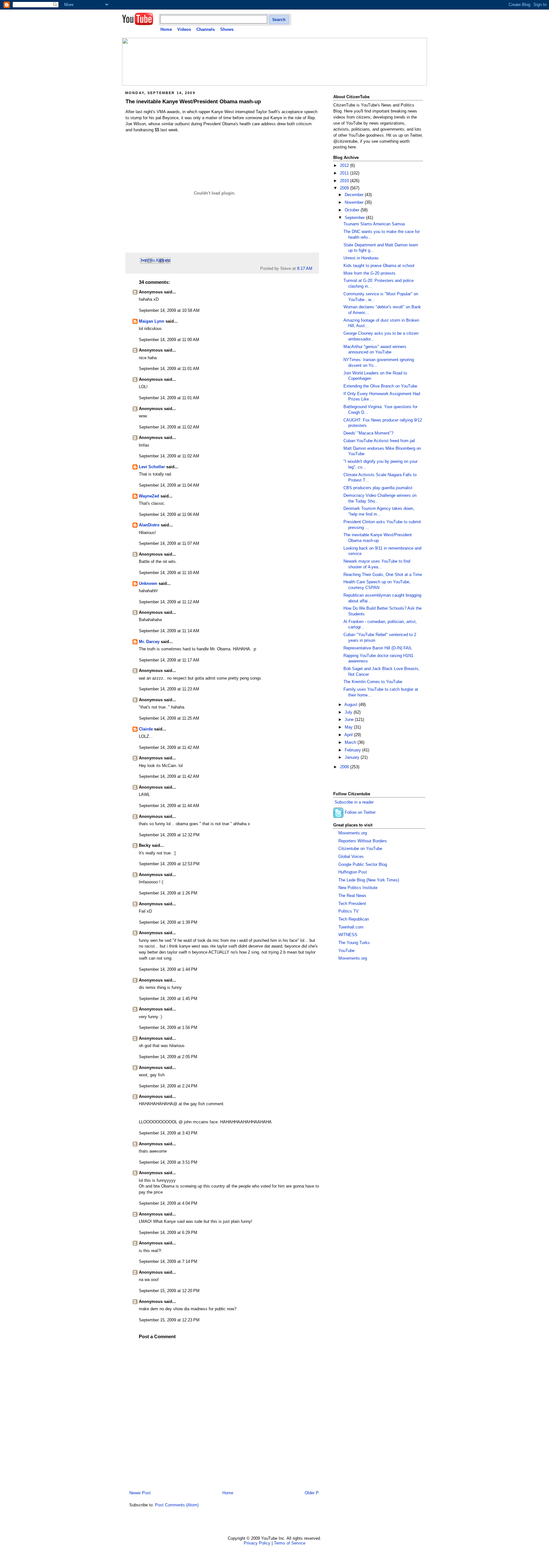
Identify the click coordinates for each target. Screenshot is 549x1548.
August (351, 704)
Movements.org (352, 833)
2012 (345, 165)
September (355, 218)
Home (166, 29)
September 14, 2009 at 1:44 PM (168, 969)
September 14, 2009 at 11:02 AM (169, 427)
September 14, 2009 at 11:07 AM (169, 543)
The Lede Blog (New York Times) (368, 880)
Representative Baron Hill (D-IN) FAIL (377, 648)
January (353, 757)
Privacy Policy (257, 1543)
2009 (345, 188)
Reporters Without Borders (362, 841)
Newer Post (140, 1493)
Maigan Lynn (151, 321)
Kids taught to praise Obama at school (378, 266)
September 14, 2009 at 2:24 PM (168, 1086)
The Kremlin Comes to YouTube (372, 682)
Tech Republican (353, 919)
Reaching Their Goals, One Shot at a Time (382, 574)
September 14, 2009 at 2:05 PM (168, 1057)
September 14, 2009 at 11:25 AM (169, 718)
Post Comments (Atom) (177, 1505)
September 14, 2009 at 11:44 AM (169, 806)
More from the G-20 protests (369, 273)
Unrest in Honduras (361, 258)
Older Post (314, 1493)
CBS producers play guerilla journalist (377, 488)
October (353, 210)
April (349, 735)
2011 (345, 173)
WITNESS (347, 935)
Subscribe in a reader (354, 802)
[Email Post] (314, 268)
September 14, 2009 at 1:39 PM (168, 922)
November (355, 202)
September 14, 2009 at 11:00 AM (169, 340)
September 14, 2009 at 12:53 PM (169, 864)
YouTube (346, 951)
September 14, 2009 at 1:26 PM (168, 893)
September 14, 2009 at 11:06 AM (169, 514)
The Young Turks (354, 943)
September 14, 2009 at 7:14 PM (168, 1261)
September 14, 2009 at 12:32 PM (169, 835)
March (351, 742)
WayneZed (149, 496)
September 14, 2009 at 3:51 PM (168, 1162)
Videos (184, 29)
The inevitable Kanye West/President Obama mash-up (193, 102)
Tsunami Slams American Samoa (374, 224)
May (349, 727)
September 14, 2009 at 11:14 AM (169, 631)
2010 (345, 181)
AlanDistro (149, 525)
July (349, 712)
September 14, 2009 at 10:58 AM (169, 310)
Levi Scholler (152, 467)
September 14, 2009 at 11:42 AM (169, 747)
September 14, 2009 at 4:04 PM (168, 1203)
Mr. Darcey (149, 642)
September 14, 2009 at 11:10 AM (169, 573)
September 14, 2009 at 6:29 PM (168, 1232)
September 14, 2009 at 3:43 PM (168, 1133)
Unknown (148, 583)
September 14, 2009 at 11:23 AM (169, 689)
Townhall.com (350, 927)
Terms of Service (289, 1543)
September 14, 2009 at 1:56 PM (168, 1027)
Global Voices (351, 856)
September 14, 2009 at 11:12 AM (169, 602)
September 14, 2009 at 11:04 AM (169, 485)
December (355, 195)
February (353, 750)
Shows (227, 29)
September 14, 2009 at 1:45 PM (168, 999)
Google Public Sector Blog (362, 864)
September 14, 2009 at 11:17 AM (169, 660)
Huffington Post (352, 872)
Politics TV (348, 911)
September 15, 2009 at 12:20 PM (169, 1291)
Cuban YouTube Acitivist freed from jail (379, 441)
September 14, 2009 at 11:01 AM (169, 368)
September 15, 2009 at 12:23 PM (169, 1320)
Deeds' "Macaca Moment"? (368, 433)
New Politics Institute (357, 888)
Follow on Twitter (360, 813)
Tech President (352, 903)
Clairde (146, 729)
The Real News (352, 896)
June (350, 719)
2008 (345, 767)
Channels (205, 29)
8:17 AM (304, 268)
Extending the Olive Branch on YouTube (380, 386)
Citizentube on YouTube (360, 848)
